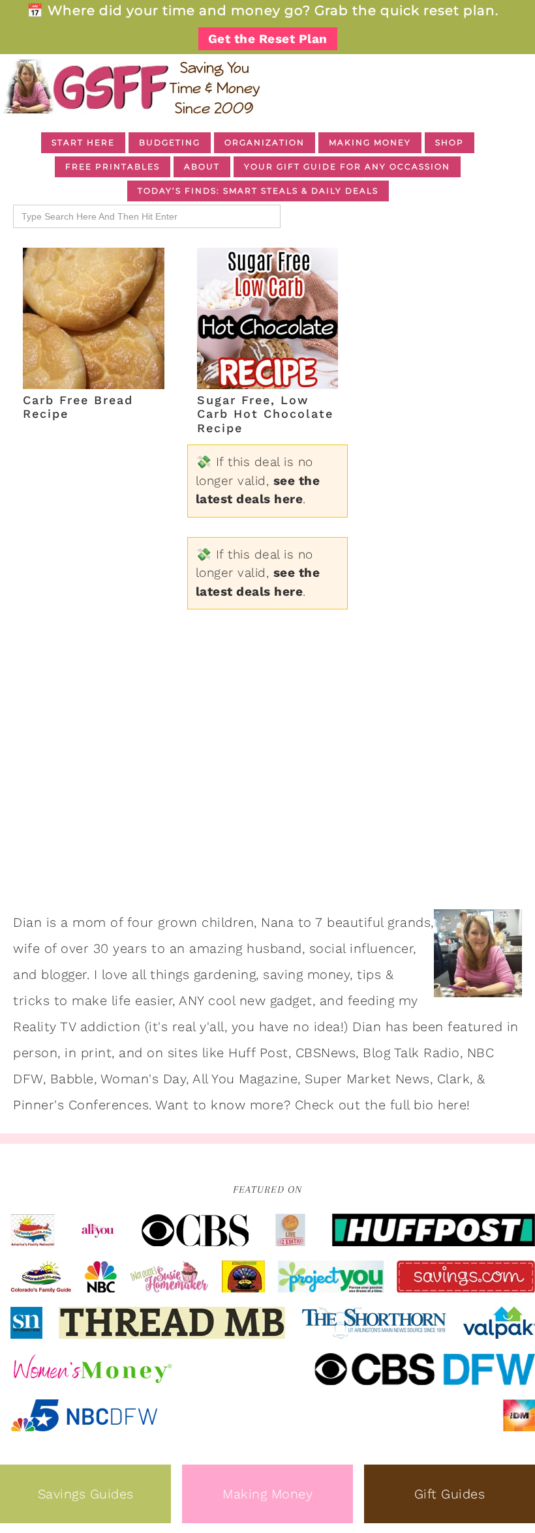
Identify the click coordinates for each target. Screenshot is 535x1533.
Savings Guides (86, 1494)
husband (274, 948)
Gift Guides (449, 1494)
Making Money (267, 1494)
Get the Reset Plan (268, 38)
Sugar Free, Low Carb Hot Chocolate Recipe (265, 414)
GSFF (130, 86)
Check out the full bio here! (382, 1105)
